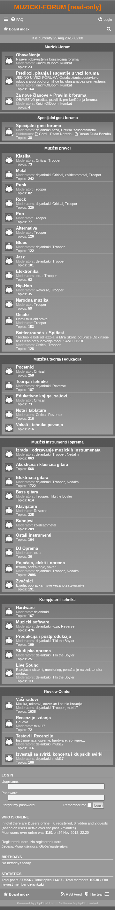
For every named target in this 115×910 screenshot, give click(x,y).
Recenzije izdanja (33, 717)
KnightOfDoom (47, 63)
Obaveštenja (28, 55)
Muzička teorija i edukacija (57, 359)
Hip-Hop (24, 285)
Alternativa (26, 228)
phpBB (40, 903)
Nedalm (73, 454)
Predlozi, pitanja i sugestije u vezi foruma (57, 73)
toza (55, 130)
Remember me (75, 805)
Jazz (20, 257)
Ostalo (22, 314)
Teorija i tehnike (32, 381)
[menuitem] (17, 19)
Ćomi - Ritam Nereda (56, 134)
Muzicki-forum (58, 47)
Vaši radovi (27, 699)
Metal (21, 170)
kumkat (66, 63)
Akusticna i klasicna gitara (42, 464)
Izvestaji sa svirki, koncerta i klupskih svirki (59, 754)
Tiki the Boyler (61, 496)
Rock (21, 199)
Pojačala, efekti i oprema (40, 562)
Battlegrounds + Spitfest (40, 332)
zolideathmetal (84, 130)
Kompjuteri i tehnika (57, 599)
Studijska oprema (33, 650)
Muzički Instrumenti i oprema (57, 442)
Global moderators (53, 846)
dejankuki (43, 130)
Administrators (26, 846)
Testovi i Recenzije (34, 736)
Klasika (23, 156)
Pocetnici (25, 367)
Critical (66, 130)
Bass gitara (27, 492)
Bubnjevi (25, 520)
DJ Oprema (27, 548)
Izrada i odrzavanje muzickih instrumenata (58, 450)
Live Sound (27, 665)
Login (7, 775)
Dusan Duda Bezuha (95, 134)
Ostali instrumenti (33, 535)
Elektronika (27, 271)
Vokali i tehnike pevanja (39, 424)
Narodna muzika (32, 300)
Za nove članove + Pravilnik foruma (51, 95)
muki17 (72, 708)
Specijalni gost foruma (57, 118)
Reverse (42, 290)
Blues (21, 242)
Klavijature (26, 506)
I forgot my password (18, 805)
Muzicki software (32, 622)
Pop (20, 213)
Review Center (57, 691)
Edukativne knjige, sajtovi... (43, 396)
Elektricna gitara (32, 477)
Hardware (25, 607)
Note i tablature (31, 410)
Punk (21, 185)
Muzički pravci (57, 148)
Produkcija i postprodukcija (43, 636)
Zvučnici (24, 581)
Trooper (54, 160)
